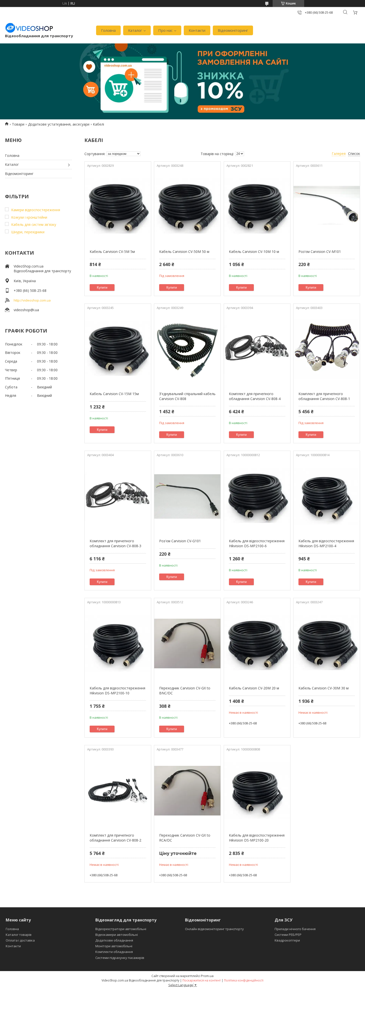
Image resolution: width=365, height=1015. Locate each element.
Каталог (135, 30)
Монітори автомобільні (113, 946)
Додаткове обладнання (114, 940)
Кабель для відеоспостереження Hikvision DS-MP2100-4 (326, 543)
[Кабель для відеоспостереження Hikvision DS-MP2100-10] (118, 643)
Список (354, 153)
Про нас (165, 30)
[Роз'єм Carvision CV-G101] (187, 496)
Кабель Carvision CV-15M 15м (114, 393)
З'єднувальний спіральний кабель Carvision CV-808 (187, 396)
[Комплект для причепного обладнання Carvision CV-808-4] (257, 349)
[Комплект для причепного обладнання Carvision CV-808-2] (118, 790)
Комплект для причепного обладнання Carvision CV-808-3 (115, 543)
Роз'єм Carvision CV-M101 (319, 251)
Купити (102, 287)
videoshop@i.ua (26, 309)
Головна (108, 30)
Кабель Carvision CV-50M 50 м (184, 251)
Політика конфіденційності (243, 980)
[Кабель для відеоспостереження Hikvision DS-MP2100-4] (326, 496)
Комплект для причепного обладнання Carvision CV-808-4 (255, 396)
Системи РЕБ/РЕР (288, 934)
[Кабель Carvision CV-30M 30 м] (326, 643)
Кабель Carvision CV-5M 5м (112, 251)
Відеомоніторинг (233, 30)
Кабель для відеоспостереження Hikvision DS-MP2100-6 (257, 543)
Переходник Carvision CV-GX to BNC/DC (184, 690)
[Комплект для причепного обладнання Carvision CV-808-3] (118, 496)
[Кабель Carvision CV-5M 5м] (118, 207)
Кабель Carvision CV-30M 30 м (323, 688)
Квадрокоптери (287, 940)
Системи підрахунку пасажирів (119, 957)
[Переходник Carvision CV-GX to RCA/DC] (187, 790)
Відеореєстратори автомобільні (120, 929)
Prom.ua (207, 976)
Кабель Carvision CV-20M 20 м (254, 688)
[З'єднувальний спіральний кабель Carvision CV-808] (187, 349)
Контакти (197, 30)
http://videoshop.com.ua (32, 300)
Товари (18, 124)
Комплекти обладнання (114, 951)
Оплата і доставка (20, 940)
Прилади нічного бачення (295, 929)
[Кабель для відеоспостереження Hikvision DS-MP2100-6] (257, 496)
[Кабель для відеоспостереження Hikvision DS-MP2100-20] (257, 790)
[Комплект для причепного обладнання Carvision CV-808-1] (326, 349)
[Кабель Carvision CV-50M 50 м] (187, 207)
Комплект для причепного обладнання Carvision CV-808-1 (324, 396)
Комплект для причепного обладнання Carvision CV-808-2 (115, 838)
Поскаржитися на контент (201, 980)
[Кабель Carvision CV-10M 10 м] (257, 207)
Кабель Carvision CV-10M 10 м (254, 251)
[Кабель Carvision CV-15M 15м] (118, 349)
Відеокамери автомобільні (116, 934)
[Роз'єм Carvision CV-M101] (326, 207)
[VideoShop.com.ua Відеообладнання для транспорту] (29, 27)
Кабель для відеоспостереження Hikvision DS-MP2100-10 (117, 690)
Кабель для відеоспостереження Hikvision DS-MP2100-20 (257, 838)
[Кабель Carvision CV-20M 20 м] (257, 643)
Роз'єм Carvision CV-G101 (180, 541)
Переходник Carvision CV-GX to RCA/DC (184, 838)
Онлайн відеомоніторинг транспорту (214, 929)
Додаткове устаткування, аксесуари (58, 124)
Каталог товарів (19, 934)
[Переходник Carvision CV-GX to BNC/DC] (187, 643)
